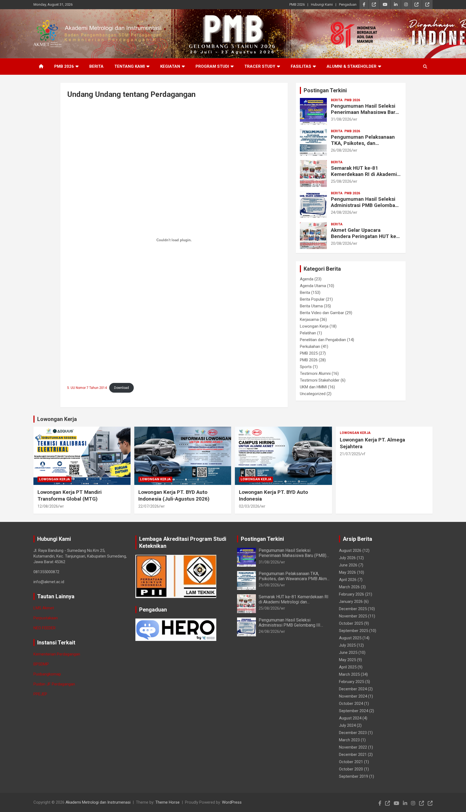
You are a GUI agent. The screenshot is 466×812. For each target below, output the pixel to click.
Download (121, 388)
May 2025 (347, 659)
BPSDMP (41, 664)
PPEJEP (40, 694)
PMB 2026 (297, 4)
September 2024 (353, 710)
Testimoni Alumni (315, 373)
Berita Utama (311, 306)
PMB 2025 (309, 353)
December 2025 (353, 608)
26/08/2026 (341, 150)
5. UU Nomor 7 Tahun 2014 (87, 388)
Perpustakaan (45, 618)
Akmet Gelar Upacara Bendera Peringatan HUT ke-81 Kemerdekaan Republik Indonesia (364, 239)
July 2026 (347, 557)
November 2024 (353, 696)
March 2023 (349, 740)
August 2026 (350, 550)
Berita (96, 66)
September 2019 (353, 776)
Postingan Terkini (325, 90)
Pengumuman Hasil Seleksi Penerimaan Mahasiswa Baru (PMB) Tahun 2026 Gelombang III (364, 115)
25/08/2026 (341, 181)
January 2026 (351, 601)
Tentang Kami (129, 66)
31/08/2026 (341, 119)
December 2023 (353, 732)
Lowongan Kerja (314, 326)
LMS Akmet (43, 608)
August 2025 (350, 638)
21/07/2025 (350, 454)
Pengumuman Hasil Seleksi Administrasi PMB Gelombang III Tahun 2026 (366, 205)
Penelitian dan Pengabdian (323, 339)
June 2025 (348, 652)
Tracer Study (259, 66)
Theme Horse (167, 802)
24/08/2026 (341, 212)
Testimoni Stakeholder (320, 380)
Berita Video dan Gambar (322, 312)
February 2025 (351, 681)
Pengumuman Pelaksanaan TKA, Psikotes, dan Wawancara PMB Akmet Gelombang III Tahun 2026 (363, 146)
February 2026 (351, 594)
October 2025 (351, 623)
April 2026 (348, 579)
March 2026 (349, 587)
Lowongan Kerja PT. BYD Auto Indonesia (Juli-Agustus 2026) (174, 495)
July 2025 (347, 645)
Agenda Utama (313, 285)
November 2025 (353, 616)
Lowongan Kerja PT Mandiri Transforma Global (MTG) (69, 495)
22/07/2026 (148, 506)
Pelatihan (308, 333)
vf (363, 454)
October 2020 (351, 769)
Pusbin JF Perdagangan (54, 684)
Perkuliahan (310, 346)
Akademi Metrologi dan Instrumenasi (98, 802)
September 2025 (353, 630)
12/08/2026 (47, 506)
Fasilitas (301, 66)
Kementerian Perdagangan (56, 654)
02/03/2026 (249, 506)
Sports (306, 366)
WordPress (232, 802)
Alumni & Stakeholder (351, 66)
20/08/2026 (341, 243)
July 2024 (347, 725)
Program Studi (212, 66)
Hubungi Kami (322, 4)
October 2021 (351, 761)
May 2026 (347, 572)
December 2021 (353, 754)
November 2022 (353, 747)
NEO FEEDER (44, 628)
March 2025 (349, 674)
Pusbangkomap (47, 674)
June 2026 (348, 565)
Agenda (306, 279)
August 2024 (350, 718)
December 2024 (353, 689)
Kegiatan (170, 66)
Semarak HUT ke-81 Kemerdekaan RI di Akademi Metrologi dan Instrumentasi (364, 174)
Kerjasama (309, 319)
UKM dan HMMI (313, 387)
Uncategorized (312, 393)
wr (355, 119)
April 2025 (348, 667)
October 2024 (351, 703)
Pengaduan (348, 4)
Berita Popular (312, 299)
